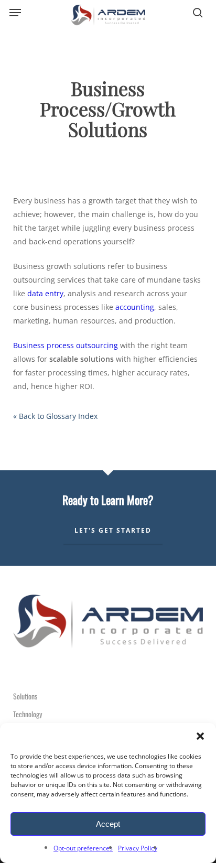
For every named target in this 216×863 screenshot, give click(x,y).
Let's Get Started (113, 530)
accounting (134, 307)
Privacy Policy (137, 848)
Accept (108, 823)
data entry (45, 293)
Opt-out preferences (83, 848)
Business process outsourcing (65, 345)
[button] (200, 736)
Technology (27, 713)
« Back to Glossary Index (55, 416)
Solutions (25, 696)
